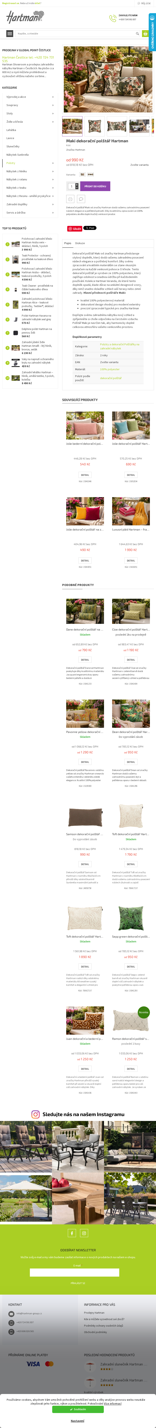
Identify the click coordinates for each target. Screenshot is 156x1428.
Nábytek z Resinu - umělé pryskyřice (28, 196)
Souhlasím (80, 1409)
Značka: (75, 150)
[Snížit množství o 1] (76, 187)
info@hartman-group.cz (29, 1313)
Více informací (112, 1404)
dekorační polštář (111, 378)
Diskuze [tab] (80, 243)
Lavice (10, 138)
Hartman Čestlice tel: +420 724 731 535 (28, 59)
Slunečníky (13, 147)
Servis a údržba (15, 213)
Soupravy (12, 105)
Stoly (9, 114)
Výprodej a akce (16, 97)
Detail (85, 474)
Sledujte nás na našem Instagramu (84, 1114)
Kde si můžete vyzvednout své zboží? (104, 1319)
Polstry (10, 163)
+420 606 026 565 (25, 1331)
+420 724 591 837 (25, 1322)
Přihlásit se (78, 1283)
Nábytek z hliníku (16, 171)
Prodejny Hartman (94, 1313)
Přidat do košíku (95, 186)
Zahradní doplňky (16, 204)
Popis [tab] (67, 243)
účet (37, 3)
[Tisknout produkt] (70, 199)
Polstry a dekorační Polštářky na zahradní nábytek (119, 346)
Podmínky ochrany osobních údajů (103, 1326)
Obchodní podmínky (95, 1332)
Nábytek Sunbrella (17, 155)
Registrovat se (10, 3)
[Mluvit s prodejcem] (81, 199)
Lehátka (11, 130)
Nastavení (77, 1421)
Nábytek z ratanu (16, 180)
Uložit (77, 229)
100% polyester (110, 369)
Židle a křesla (14, 122)
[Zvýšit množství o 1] (76, 184)
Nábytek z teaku (16, 188)
